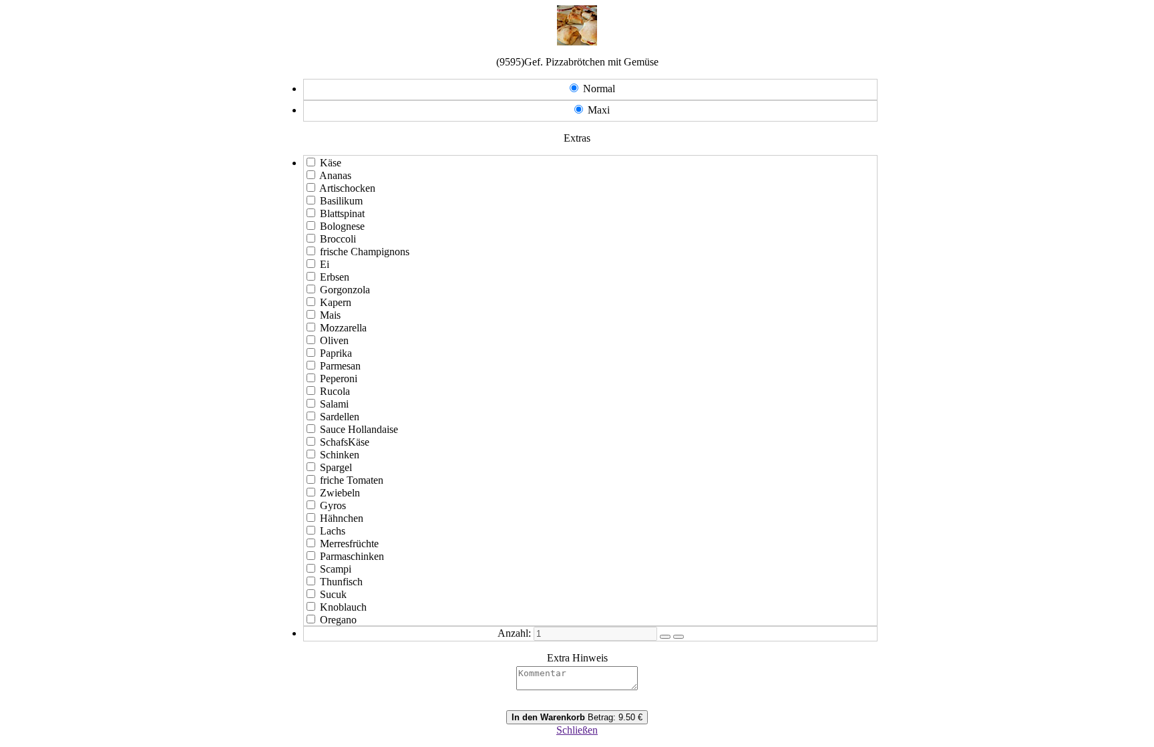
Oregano (338, 619)
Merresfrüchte (349, 543)
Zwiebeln (340, 492)
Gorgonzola (345, 289)
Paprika (336, 353)
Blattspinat (342, 213)
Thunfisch (341, 581)
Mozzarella (343, 327)
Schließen (577, 730)
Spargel (336, 467)
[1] (665, 637)
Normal (599, 88)
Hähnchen (341, 518)
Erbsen (334, 277)
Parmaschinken (352, 556)
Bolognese (342, 226)
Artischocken (347, 188)
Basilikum (341, 200)
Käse (330, 162)
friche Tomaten (351, 480)
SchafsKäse (344, 442)
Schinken (339, 454)
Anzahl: (514, 633)
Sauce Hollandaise (359, 429)
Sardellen (339, 416)
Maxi (599, 110)
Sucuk (333, 594)
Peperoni (338, 378)
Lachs (332, 531)
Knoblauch (343, 607)
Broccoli (338, 239)
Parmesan (340, 365)
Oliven (334, 340)
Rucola (335, 391)
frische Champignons (364, 251)
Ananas (335, 175)
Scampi (335, 569)
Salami (334, 404)
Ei (324, 264)
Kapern (335, 302)
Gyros (333, 505)
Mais (330, 315)
